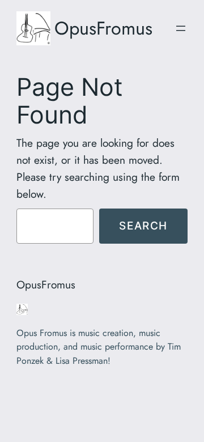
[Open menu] (181, 28)
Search (143, 225)
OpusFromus (103, 28)
